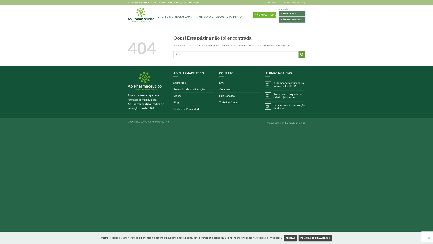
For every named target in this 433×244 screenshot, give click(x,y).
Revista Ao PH (290, 13)
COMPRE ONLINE (264, 15)
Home (159, 16)
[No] (428, 239)
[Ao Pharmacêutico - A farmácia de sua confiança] (141, 15)
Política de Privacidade (186, 108)
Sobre (169, 16)
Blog (303, 2)
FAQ (221, 82)
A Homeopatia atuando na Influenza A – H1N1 (289, 84)
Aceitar (290, 238)
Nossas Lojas (183, 16)
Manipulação (205, 16)
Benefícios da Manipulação (189, 89)
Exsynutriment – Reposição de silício (289, 106)
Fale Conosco (272, 2)
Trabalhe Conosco (290, 2)
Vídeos (220, 16)
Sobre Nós (179, 82)
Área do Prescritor (292, 19)
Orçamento (234, 16)
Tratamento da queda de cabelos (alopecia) (288, 95)
